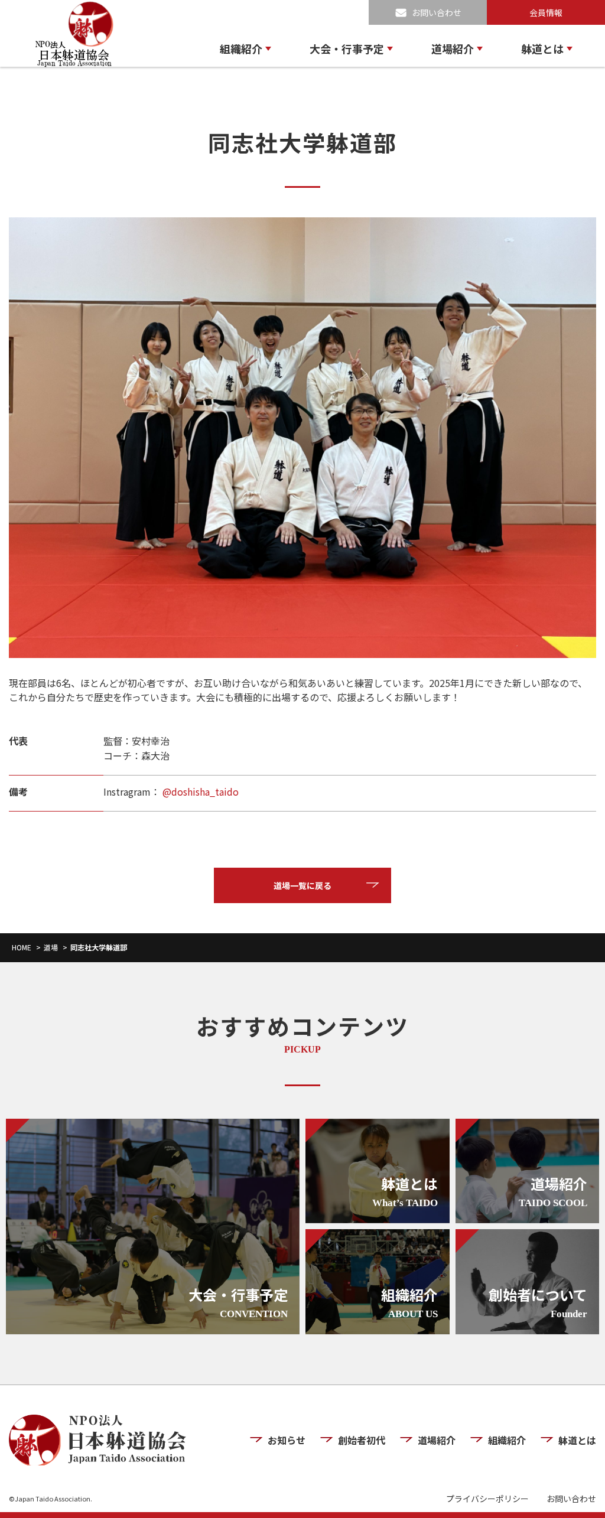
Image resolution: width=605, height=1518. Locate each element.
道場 (51, 947)
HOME (21, 947)
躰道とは (542, 48)
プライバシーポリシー (487, 1499)
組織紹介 (241, 48)
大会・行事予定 (347, 48)
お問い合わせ (436, 12)
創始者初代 (361, 1440)
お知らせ (286, 1440)
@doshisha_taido (199, 791)
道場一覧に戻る (302, 885)
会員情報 (545, 12)
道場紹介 (452, 48)
